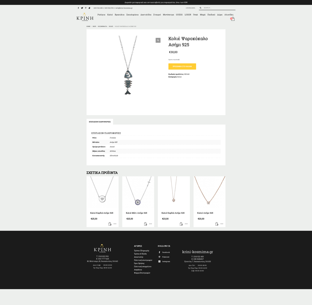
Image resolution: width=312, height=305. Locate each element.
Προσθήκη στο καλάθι (182, 66)
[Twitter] (82, 8)
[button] (158, 40)
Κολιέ (179, 77)
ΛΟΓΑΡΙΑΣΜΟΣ (190, 8)
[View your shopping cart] (232, 19)
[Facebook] (78, 8)
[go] (200, 8)
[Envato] (89, 8)
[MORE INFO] (114, 224)
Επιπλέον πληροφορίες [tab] (100, 122)
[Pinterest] (86, 8)
